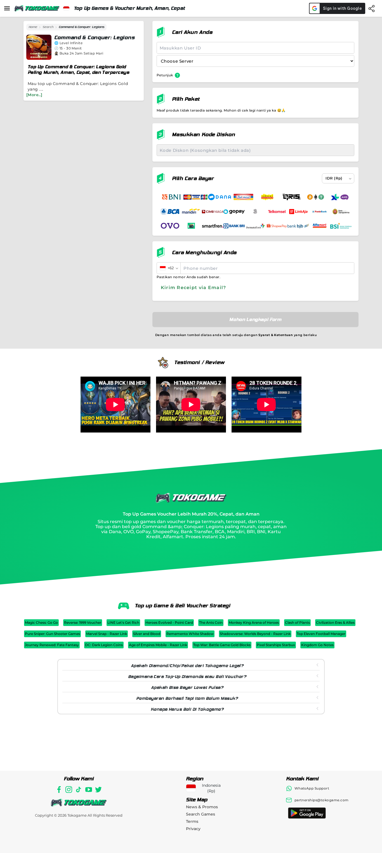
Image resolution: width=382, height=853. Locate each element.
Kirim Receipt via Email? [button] (193, 287)
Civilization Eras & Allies (335, 622)
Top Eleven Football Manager (321, 634)
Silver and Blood (146, 634)
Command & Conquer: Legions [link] (81, 27)
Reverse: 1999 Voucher (82, 622)
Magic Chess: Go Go (41, 622)
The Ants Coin (211, 622)
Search (48, 27)
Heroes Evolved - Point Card (169, 622)
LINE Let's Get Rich (123, 622)
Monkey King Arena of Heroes (254, 622)
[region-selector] (66, 8)
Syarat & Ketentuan (275, 335)
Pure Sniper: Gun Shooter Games (52, 634)
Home (33, 27)
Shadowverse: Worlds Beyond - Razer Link (255, 634)
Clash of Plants (297, 622)
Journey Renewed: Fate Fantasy (52, 645)
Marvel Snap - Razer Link (106, 634)
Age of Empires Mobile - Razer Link (158, 645)
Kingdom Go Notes (317, 645)
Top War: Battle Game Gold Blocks (222, 645)
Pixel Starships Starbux (276, 645)
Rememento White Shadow (190, 634)
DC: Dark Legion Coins (104, 645)
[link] (33, 27)
